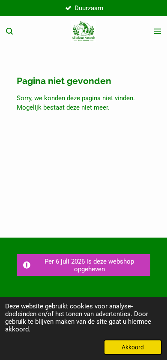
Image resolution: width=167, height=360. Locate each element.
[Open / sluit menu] (157, 31)
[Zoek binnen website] (9, 31)
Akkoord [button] (133, 347)
